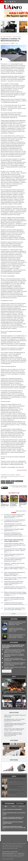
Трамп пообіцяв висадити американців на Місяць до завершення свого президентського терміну (14, 574)
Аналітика (14, 619)
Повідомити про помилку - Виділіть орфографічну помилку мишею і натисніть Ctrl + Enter (13, 476)
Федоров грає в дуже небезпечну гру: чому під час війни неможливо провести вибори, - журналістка (17, 636)
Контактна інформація (10, 856)
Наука (10, 845)
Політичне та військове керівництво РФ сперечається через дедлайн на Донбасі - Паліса (14, 599)
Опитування (14, 642)
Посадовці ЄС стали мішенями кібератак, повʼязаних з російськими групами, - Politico (17, 630)
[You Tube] (12, 2)
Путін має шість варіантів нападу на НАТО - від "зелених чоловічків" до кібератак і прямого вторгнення (14, 516)
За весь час (21, 806)
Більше (14, 613)
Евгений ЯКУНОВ (22, 470)
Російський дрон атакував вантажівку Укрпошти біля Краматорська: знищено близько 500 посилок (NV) (13, 734)
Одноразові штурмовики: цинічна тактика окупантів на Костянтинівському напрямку (16, 786)
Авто (20, 845)
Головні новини (9, 843)
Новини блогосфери (17, 36)
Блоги (14, 776)
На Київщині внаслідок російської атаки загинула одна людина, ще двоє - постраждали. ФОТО (14, 692)
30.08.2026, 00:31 (7, 717)
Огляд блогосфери (18, 846)
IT (21, 845)
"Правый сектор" (19, 481)
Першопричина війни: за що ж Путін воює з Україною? (17, 792)
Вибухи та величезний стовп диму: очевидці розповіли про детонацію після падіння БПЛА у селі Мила (15, 594)
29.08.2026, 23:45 (7, 727)
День (6, 806)
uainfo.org (16, 853)
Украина (3, 481)
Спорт (7, 846)
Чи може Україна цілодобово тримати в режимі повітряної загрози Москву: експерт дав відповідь (14, 545)
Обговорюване (9, 803)
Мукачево (8, 481)
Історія (13, 845)
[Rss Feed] (5, 2)
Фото (14, 676)
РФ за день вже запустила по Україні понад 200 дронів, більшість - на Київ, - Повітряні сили (15, 550)
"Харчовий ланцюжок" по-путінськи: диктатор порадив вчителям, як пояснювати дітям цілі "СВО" (15, 525)
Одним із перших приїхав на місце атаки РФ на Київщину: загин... (7, 30)
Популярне (20, 803)
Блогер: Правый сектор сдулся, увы (23, 504)
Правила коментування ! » (21, 511)
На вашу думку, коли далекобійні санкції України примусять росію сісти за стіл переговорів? (13, 646)
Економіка (24, 843)
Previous (1, 27)
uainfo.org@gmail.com (19, 856)
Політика (14, 843)
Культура (7, 845)
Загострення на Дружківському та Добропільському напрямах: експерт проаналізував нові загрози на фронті (13, 534)
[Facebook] (7, 2)
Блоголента (4, 848)
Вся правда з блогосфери (6, 36)
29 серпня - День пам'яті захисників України (12, 809)
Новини (13, 512)
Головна (3, 843)
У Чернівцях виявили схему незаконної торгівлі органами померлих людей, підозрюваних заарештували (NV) (15, 724)
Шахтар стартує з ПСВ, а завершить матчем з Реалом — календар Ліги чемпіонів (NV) (14, 729)
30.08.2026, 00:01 (7, 721)
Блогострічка (14, 712)
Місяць (14, 806)
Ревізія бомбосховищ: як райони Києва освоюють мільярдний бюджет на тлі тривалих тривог (13, 583)
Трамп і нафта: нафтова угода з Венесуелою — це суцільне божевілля (17, 780)
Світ (3, 845)
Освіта (17, 845)
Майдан (12, 481)
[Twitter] (10, 2)
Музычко (3, 482)
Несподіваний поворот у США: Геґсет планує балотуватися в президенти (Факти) (14, 720)
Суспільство (19, 843)
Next (26, 27)
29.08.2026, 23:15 (7, 736)
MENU (1, 1)
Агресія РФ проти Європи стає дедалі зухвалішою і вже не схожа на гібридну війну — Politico (17, 623)
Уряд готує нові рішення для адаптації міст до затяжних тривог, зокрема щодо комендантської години (14, 559)
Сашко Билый (9, 482)
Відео (13, 846)
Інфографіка (14, 760)
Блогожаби (14, 740)
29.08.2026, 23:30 (7, 731)
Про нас (3, 856)
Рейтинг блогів (10, 848)
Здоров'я (4, 846)
